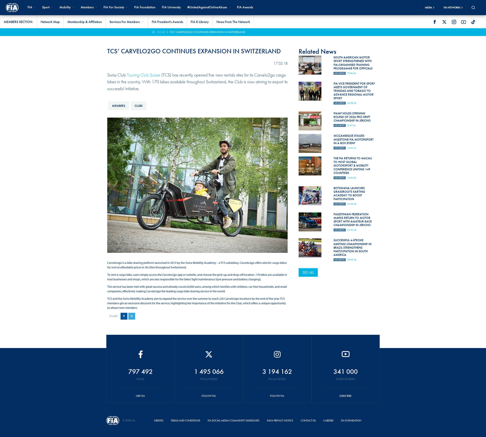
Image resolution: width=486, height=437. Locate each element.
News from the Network (233, 22)
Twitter (444, 22)
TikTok (473, 22)
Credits (158, 420)
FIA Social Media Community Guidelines (233, 420)
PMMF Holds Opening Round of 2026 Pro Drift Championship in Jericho (352, 117)
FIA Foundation (144, 7)
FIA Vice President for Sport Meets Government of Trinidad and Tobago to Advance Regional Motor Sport (354, 91)
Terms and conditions (185, 420)
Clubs (139, 106)
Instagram (454, 22)
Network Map (50, 22)
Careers (328, 420)
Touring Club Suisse (143, 75)
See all (308, 272)
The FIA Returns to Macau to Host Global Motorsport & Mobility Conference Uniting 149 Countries (353, 165)
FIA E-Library (200, 22)
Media (428, 7)
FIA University (171, 7)
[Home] (12, 7)
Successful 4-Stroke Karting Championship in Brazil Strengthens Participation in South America (353, 247)
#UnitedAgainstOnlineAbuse (207, 7)
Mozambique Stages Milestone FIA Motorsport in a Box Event (354, 139)
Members (87, 7)
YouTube (463, 22)
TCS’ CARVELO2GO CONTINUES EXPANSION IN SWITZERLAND (207, 32)
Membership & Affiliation (84, 22)
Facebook (434, 22)
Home (161, 32)
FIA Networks (452, 7)
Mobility (65, 7)
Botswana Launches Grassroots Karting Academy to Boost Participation (349, 193)
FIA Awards (245, 7)
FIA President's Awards (167, 22)
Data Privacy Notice (280, 420)
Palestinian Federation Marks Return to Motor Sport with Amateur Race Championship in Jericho (353, 219)
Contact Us (308, 420)
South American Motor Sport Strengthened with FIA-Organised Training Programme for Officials (353, 62)
